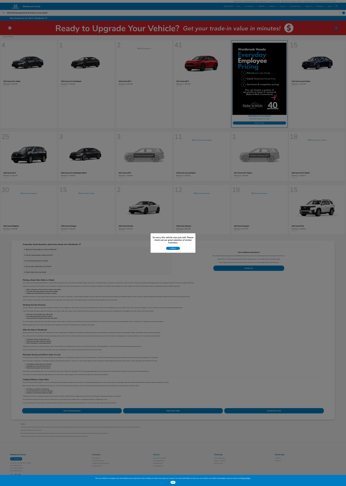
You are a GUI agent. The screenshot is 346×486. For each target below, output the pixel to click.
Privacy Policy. (246, 478)
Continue (173, 248)
